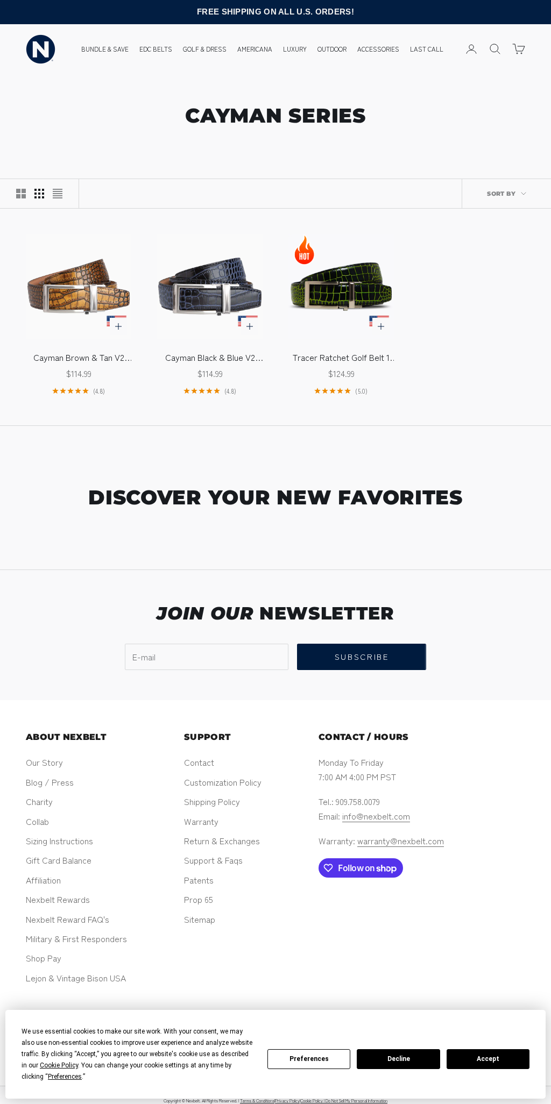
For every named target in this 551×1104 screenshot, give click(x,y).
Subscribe (362, 656)
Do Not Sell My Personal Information (356, 1100)
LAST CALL (426, 49)
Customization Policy (223, 781)
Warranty (201, 821)
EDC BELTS (155, 49)
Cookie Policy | (313, 1100)
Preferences (309, 1059)
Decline (398, 1059)
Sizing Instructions (59, 840)
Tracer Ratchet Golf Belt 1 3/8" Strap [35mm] (341, 357)
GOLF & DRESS (205, 49)
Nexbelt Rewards (58, 899)
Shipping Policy (212, 801)
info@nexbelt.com (376, 815)
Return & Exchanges (222, 840)
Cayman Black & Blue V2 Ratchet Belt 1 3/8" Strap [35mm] (210, 357)
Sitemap (199, 919)
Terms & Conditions (257, 1100)
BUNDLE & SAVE (105, 49)
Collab (37, 821)
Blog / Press (50, 781)
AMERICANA (254, 49)
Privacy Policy (287, 1100)
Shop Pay (43, 957)
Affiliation (43, 879)
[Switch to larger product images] (21, 193)
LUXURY (295, 49)
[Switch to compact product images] (57, 193)
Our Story (44, 762)
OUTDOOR (332, 49)
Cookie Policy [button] (59, 1065)
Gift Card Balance (58, 859)
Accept (488, 1059)
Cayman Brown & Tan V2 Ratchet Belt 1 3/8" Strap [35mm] (78, 357)
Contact (199, 762)
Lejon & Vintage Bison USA (76, 977)
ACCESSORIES (378, 49)
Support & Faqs (213, 859)
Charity (39, 801)
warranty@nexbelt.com (400, 840)
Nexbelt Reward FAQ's (67, 919)
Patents (199, 879)
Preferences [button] (65, 1076)
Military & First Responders (76, 938)
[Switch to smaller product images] (39, 193)
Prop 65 (198, 899)
